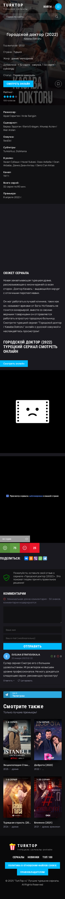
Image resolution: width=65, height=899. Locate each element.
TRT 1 (6, 175)
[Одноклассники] (31, 558)
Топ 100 (47, 857)
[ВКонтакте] (26, 558)
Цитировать (26, 680)
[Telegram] (45, 558)
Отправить (33, 646)
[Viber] (36, 558)
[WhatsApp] (40, 558)
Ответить (7, 680)
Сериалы (18, 857)
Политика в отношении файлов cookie (32, 865)
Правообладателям (32, 872)
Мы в (18, 694)
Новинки (33, 857)
